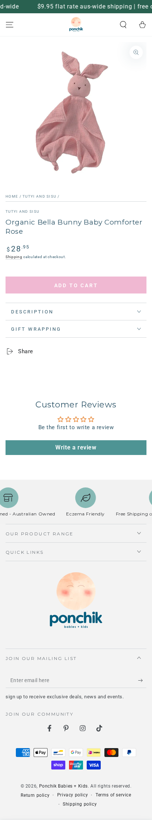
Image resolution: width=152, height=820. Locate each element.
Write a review (75, 447)
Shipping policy (80, 804)
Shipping (14, 257)
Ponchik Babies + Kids (63, 786)
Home (12, 196)
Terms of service (113, 795)
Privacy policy (72, 795)
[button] (123, 24)
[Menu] (9, 24)
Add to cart (76, 285)
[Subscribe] (142, 681)
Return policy (35, 795)
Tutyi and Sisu (39, 196)
